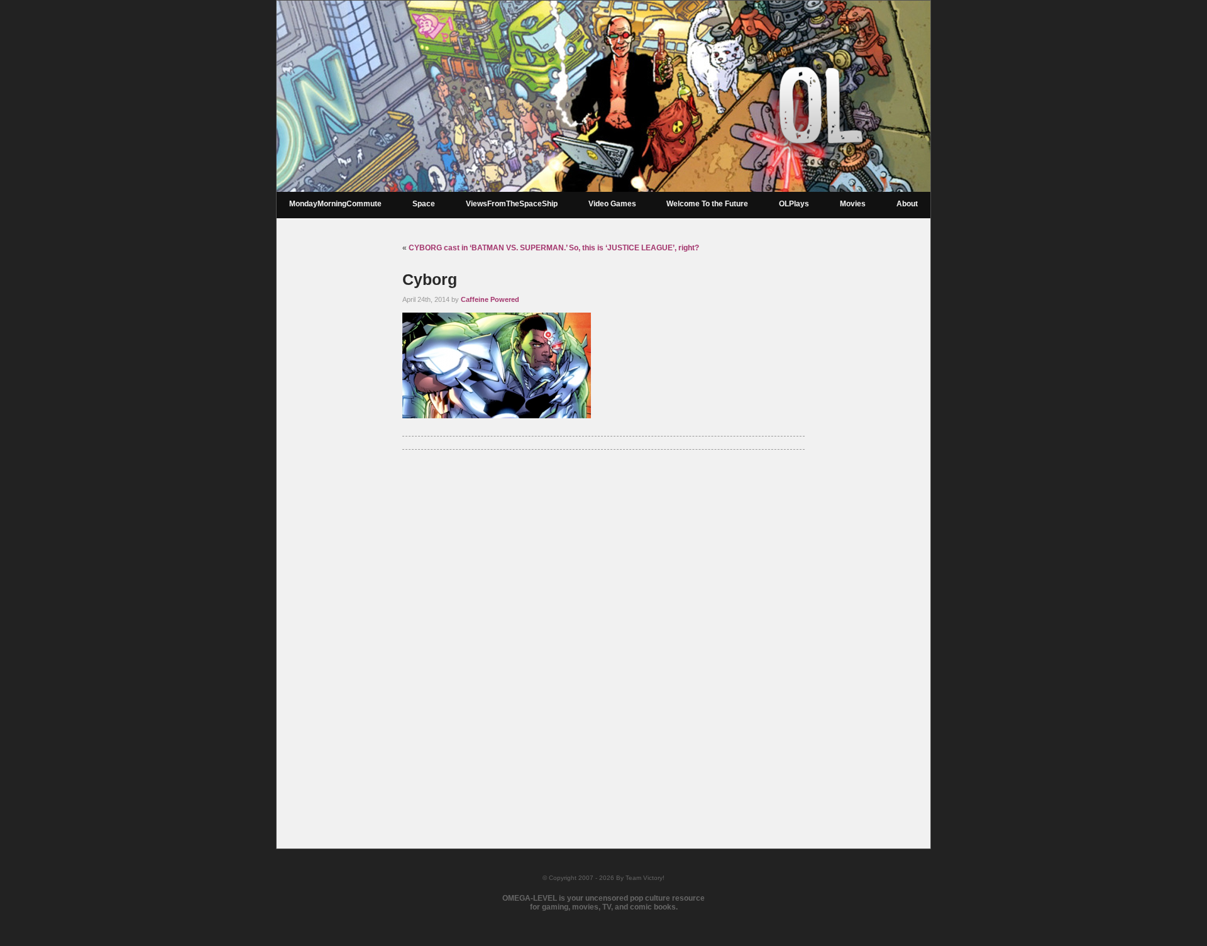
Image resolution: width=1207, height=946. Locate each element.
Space (423, 203)
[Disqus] (603, 633)
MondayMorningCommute (335, 203)
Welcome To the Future (707, 203)
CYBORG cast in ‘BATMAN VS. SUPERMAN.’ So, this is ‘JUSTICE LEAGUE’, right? (554, 247)
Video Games (612, 203)
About (907, 203)
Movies (853, 203)
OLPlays (794, 203)
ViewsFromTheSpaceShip (512, 203)
